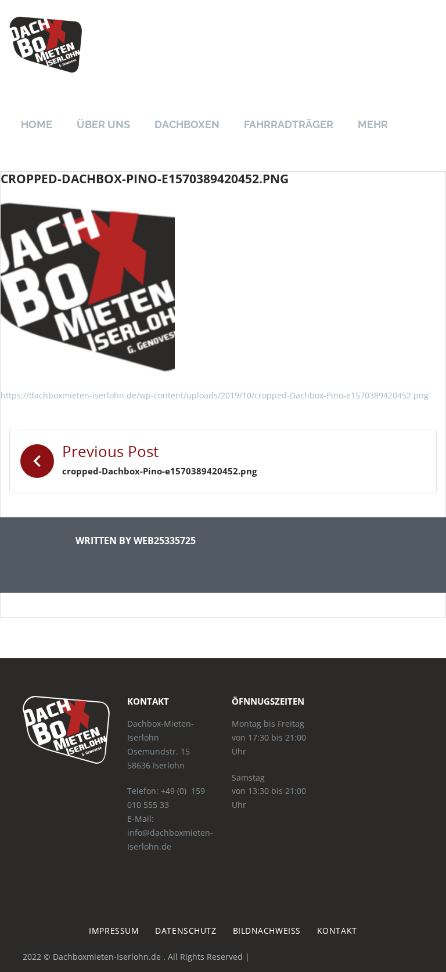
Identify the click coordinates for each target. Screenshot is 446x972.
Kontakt (337, 930)
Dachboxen (187, 124)
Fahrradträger (288, 124)
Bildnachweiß (267, 930)
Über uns (103, 124)
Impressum (114, 930)
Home (36, 124)
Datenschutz (185, 930)
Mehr (373, 124)
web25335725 (165, 540)
